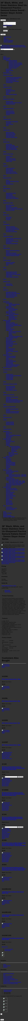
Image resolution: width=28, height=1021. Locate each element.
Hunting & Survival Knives (12, 412)
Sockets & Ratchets (8, 236)
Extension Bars (9, 239)
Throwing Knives (7, 429)
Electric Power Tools (8, 153)
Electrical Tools (9, 326)
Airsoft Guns (6, 301)
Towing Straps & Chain (11, 272)
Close (2, 1019)
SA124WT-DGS (6, 935)
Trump (7, 71)
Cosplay (5, 372)
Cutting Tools (6, 130)
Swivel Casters (9, 263)
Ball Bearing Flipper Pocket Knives (14, 400)
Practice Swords (10, 423)
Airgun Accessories (16, 447)
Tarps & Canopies (7, 469)
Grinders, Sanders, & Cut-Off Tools (14, 208)
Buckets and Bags (10, 322)
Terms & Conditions (8, 40)
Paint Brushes (9, 345)
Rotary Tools (9, 161)
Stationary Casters (10, 262)
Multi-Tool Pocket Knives (12, 399)
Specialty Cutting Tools (11, 137)
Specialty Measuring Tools (12, 181)
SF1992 (4, 840)
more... (5, 84)
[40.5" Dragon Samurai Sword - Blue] (7, 689)
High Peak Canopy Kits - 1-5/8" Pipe (17, 476)
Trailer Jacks (9, 275)
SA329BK (5, 676)
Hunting (8, 445)
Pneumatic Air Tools (8, 202)
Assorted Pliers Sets (11, 193)
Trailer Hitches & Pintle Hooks (13, 274)
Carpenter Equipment (8, 108)
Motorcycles (9, 500)
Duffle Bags (9, 461)
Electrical (8, 91)
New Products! (6, 58)
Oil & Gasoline (9, 503)
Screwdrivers (6, 224)
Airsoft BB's (9, 306)
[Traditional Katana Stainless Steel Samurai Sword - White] (7, 927)
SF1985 (4, 764)
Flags (7, 358)
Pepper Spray (9, 436)
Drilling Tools (6, 142)
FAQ (4, 38)
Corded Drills (9, 156)
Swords (5, 419)
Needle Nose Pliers (10, 196)
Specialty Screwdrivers (11, 231)
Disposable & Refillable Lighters (14, 325)
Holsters (8, 466)
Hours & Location (7, 990)
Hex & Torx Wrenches (11, 294)
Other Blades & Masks (11, 390)
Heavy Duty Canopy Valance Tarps (14, 483)
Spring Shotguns (13, 319)
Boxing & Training (10, 441)
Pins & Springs (9, 170)
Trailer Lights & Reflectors (12, 276)
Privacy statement (7, 977)
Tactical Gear (6, 457)
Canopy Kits (9, 473)
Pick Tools (8, 218)
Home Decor (6, 355)
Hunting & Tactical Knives (9, 406)
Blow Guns (8, 206)
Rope (7, 347)
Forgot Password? (7, 25)
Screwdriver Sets (10, 230)
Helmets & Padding (10, 464)
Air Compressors (10, 205)
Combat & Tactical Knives (12, 409)
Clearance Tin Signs (14, 66)
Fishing (8, 443)
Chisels (8, 251)
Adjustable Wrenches (11, 292)
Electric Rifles (12, 310)
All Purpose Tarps (10, 478)
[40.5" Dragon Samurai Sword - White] (7, 732)
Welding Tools (6, 281)
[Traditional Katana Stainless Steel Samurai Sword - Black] (7, 904)
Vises (7, 125)
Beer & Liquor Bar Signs (12, 489)
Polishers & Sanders (11, 160)
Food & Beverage (10, 492)
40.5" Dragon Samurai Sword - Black (11, 679)
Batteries (8, 321)
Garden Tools (9, 330)
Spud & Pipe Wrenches (11, 295)
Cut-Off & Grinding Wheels (12, 78)
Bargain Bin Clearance (11, 60)
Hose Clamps (9, 169)
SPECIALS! (6, 59)
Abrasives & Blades (8, 75)
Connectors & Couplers (11, 207)
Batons (7, 434)
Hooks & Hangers (10, 168)
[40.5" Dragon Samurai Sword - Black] (7, 667)
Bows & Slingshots (13, 453)
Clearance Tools (13, 67)
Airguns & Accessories (14, 446)
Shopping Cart (6, 965)
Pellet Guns (14, 451)
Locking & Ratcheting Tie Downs (14, 102)
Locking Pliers (9, 195)
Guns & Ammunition (11, 495)
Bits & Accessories (10, 226)
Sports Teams (9, 504)
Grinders (8, 157)
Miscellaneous (6, 188)
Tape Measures (9, 183)
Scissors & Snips (10, 136)
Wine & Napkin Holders (11, 366)
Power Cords (9, 346)
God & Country (9, 493)
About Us (5, 39)
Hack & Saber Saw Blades (12, 81)
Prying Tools (6, 214)
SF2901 (4, 864)
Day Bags (8, 460)
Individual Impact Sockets (12, 241)
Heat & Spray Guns (10, 158)
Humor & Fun (9, 497)
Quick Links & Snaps (11, 171)
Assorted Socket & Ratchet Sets (13, 238)
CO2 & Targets (12, 305)
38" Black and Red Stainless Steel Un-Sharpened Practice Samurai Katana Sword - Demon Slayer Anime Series (13, 768)
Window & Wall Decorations (12, 364)
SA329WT (5, 742)
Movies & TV (9, 502)
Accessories (9, 89)
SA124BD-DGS (6, 889)
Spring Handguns (13, 316)
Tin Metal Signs (7, 487)
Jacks (7, 93)
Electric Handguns (13, 309)
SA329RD (5, 720)
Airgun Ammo (14, 448)
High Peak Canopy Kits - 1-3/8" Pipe (17, 474)
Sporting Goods (7, 439)
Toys (4, 505)
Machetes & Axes (7, 417)
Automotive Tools (7, 87)
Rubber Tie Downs (10, 103)
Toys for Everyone (10, 509)
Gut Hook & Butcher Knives (12, 411)
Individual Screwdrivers (11, 227)
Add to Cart (20, 776)
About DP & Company (8, 973)
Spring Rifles (12, 317)
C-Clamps (8, 122)
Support (3, 34)
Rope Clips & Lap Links (11, 173)
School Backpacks (10, 348)
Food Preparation (10, 329)
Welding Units (9, 285)
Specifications (8, 591)
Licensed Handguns (13, 314)
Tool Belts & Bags (10, 113)
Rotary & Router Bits (11, 148)
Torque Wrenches (10, 297)
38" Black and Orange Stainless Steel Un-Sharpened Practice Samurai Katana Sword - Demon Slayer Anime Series (13, 794)
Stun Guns (8, 437)
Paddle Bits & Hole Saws (12, 146)
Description (7, 590)
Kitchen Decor (9, 359)
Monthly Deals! (9, 70)
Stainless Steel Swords (8, 516)
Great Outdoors (9, 494)
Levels (7, 180)
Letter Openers (9, 388)
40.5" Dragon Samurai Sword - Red (11, 723)
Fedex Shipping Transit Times (10, 979)
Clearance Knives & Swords (15, 64)
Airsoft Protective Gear (14, 304)
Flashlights (8, 327)
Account (3, 20)
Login (5, 26)
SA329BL (5, 698)
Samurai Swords (10, 424)
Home (4, 56)
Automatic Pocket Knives (12, 397)
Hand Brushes (9, 82)
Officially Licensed (10, 312)
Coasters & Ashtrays (11, 356)
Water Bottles (9, 456)
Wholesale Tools (7, 72)
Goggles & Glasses (10, 462)
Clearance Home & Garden (15, 62)
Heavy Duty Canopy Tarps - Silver (17, 481)
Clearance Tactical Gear (14, 65)
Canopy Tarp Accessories (12, 471)
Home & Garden (7, 320)
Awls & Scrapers (10, 132)
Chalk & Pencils (10, 110)
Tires (7, 265)
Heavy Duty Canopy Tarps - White (17, 482)
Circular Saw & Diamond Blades (14, 77)
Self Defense (6, 431)
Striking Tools (6, 248)
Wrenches (5, 289)
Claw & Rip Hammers (11, 253)
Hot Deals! (8, 69)
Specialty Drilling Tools (11, 149)
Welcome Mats (9, 363)
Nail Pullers (9, 217)
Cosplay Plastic (10, 376)
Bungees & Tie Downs (8, 99)
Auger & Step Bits (10, 145)
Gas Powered (9, 311)
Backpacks (8, 458)
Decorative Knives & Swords (10, 384)
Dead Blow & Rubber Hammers (13, 254)
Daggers (8, 410)
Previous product (9, 949)
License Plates (9, 498)
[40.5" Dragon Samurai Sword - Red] (7, 710)
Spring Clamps (9, 124)
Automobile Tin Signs (11, 488)
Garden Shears (12, 332)
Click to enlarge (5, 563)
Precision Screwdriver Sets (12, 229)
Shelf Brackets (9, 350)
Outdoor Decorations (11, 361)
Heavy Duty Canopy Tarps (12, 479)
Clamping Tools (7, 119)
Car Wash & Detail (10, 90)
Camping (8, 442)
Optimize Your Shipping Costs (10, 983)
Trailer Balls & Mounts (11, 273)
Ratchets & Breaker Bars (12, 243)
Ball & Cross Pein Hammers (13, 250)
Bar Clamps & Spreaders (12, 121)
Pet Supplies (9, 507)
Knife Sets (8, 398)
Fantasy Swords (10, 422)
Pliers (4, 190)
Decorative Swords (10, 387)
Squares (8, 182)
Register (5, 30)
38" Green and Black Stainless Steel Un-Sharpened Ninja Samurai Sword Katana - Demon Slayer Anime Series (12, 818)
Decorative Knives (10, 386)
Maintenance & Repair (11, 94)
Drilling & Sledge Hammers (12, 255)
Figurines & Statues (10, 357)
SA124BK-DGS (6, 912)
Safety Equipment (10, 112)
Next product (8, 950)
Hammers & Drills (10, 210)
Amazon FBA (6, 981)
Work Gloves (9, 353)
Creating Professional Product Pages (12, 982)
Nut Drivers (8, 242)
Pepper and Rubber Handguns (13, 435)
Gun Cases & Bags (10, 463)
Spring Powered (10, 315)
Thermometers (9, 362)
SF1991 (4, 814)
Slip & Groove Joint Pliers (12, 198)
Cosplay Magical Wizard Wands (13, 375)
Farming (8, 490)
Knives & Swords (7, 367)
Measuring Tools (7, 177)
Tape (7, 352)
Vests (7, 468)
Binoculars (8, 440)
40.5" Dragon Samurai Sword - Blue (11, 701)
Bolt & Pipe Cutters (10, 133)
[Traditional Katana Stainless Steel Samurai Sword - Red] (7, 881)
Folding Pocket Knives (8, 394)
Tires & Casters (7, 260)
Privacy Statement (8, 41)
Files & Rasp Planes (11, 80)
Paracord (8, 467)
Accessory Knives (7, 369)
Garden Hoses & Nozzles (15, 331)
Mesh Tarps (9, 486)
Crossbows (11, 455)
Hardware (5, 165)
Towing (5, 269)
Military (7, 499)
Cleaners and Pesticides (12, 324)
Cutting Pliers (9, 194)
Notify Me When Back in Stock (9, 585)
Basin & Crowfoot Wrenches (13, 293)
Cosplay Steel (9, 378)
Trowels (8, 114)
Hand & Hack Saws (10, 134)
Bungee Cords (9, 101)
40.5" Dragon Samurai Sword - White (11, 745)
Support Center (7, 37)
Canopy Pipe (9, 477)
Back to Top (5, 946)
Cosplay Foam (9, 374)
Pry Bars (8, 219)
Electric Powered (10, 308)
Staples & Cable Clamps (12, 351)
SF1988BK (5, 790)
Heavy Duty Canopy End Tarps (13, 484)
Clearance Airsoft (13, 61)
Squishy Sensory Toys (11, 508)
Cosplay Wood (9, 379)
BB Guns (13, 450)
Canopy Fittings (10, 472)
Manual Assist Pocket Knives (13, 402)
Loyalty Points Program (8, 978)
